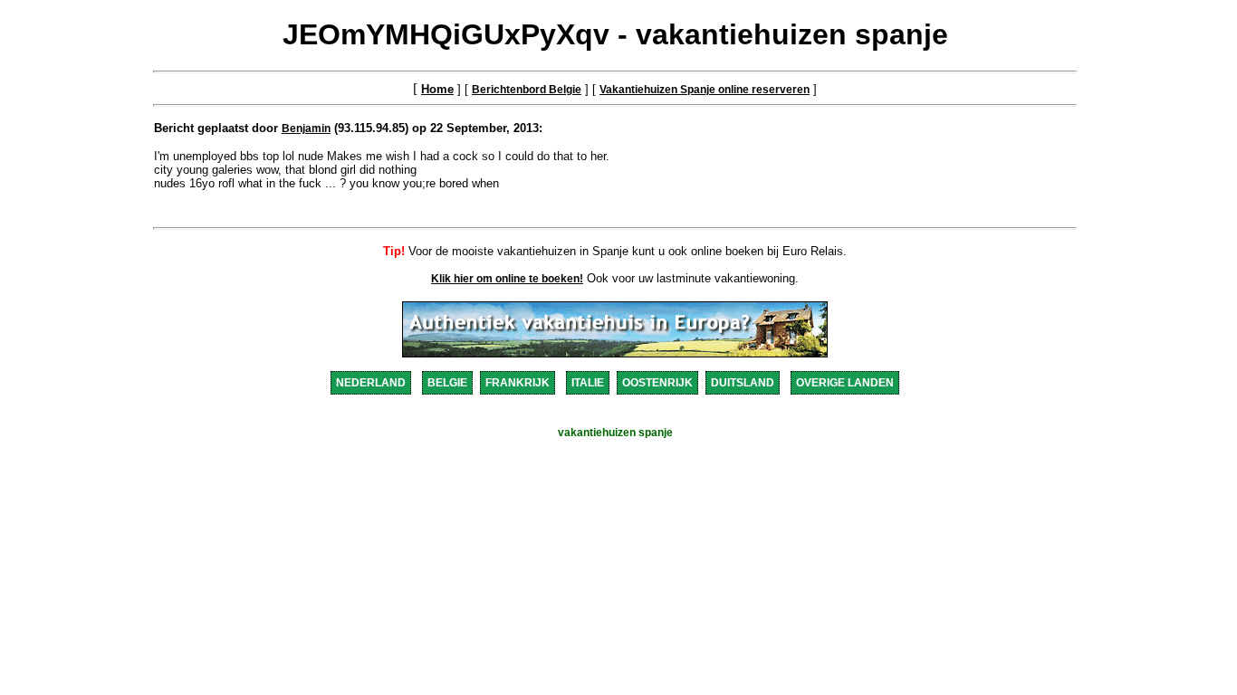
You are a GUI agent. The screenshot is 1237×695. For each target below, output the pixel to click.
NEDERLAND (371, 382)
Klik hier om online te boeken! (507, 278)
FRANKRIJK (517, 382)
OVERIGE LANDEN (845, 382)
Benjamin (306, 128)
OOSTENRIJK (657, 382)
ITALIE (587, 382)
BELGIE (447, 382)
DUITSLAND (742, 382)
